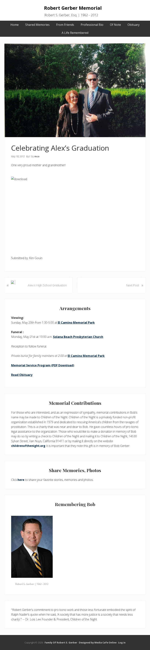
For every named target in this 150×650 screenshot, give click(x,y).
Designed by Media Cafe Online (98, 642)
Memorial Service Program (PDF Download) (42, 365)
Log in (121, 642)
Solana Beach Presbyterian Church (78, 337)
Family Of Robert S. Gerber (61, 642)
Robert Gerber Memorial (73, 8)
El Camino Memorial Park (76, 323)
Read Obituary (21, 375)
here (21, 480)
